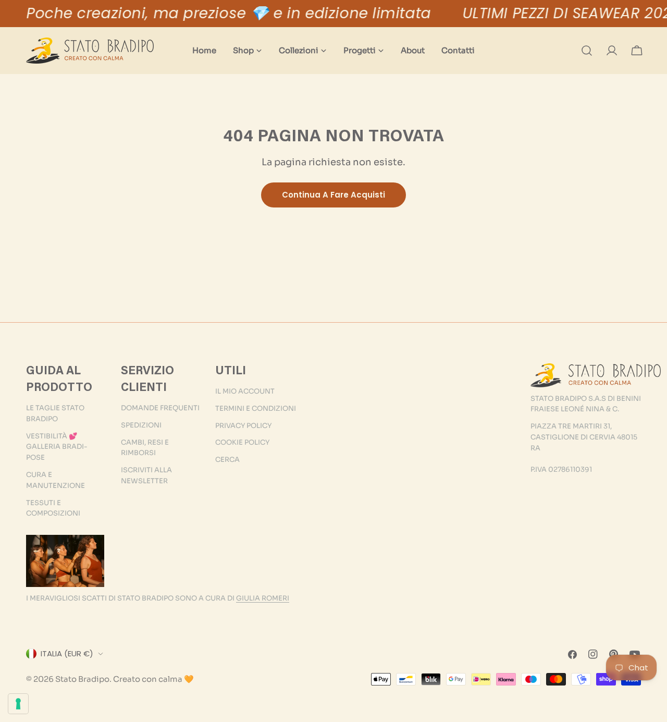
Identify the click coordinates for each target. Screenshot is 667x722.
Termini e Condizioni (255, 408)
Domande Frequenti (160, 407)
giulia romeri (262, 598)
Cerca (227, 459)
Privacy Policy (243, 425)
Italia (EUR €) (67, 653)
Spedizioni (141, 425)
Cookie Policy (242, 442)
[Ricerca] (586, 50)
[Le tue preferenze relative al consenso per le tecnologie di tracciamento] (18, 704)
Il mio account (245, 391)
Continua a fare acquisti (333, 194)
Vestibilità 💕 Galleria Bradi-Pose (57, 447)
